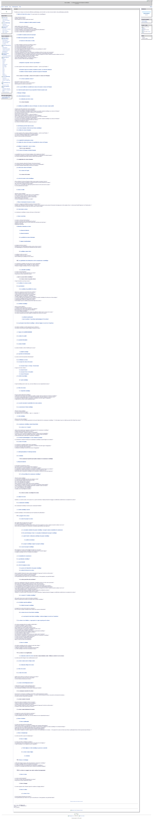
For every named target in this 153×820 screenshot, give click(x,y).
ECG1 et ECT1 (4, 30)
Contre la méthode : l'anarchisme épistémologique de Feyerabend (35, 319)
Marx (3, 67)
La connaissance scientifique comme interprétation (28, 424)
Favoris (143, 30)
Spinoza (3, 73)
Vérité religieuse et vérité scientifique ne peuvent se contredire (34, 747)
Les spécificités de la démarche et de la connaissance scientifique (33, 260)
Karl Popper (4, 65)
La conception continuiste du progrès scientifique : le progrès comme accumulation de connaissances (42, 529)
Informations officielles (6, 88)
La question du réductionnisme (24, 353)
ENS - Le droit (4, 32)
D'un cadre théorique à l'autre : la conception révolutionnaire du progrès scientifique (39, 532)
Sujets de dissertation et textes (5, 38)
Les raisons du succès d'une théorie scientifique (29, 612)
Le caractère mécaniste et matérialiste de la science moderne (30, 403)
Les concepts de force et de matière (26, 371)
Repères (4, 21)
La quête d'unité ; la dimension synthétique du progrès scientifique (35, 535)
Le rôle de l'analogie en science (24, 565)
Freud (3, 63)
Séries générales (5, 40)
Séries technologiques (6, 20)
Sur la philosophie (5, 42)
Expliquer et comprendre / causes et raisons (26, 146)
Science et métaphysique (22, 732)
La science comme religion (27, 751)
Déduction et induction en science (24, 226)
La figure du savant (22, 496)
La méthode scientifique (22, 303)
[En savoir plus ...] (82, 815)
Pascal (3, 69)
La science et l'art (25, 793)
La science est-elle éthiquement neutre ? (26, 682)
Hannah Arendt (4, 64)
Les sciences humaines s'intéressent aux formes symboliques (30, 127)
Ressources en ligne (6, 83)
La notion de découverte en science (27, 570)
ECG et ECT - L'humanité (6, 29)
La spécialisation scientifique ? (24, 558)
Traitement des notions (6, 48)
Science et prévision (21, 216)
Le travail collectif (21, 562)
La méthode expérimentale (27, 317)
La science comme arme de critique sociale (26, 660)
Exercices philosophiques (5, 54)
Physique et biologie (22, 92)
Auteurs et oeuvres (5, 58)
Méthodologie (7, 22)
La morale (4, 43)
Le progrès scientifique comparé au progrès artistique (33, 543)
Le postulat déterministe (22, 339)
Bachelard (4, 59)
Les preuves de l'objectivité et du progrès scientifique (30, 568)
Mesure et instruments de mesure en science (26, 201)
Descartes (4, 60)
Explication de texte (6, 25)
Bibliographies (5, 47)
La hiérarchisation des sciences (24, 95)
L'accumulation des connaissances (24, 555)
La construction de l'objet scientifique (25, 406)
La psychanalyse (21, 286)
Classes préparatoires (5, 27)
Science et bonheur (21, 718)
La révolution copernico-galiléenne (25, 602)
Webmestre (143, 28)
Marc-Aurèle (4, 66)
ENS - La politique (5, 31)
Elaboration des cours (6, 46)
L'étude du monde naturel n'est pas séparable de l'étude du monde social (32, 89)
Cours (6, 17)
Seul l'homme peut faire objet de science (26, 125)
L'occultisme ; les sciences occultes (24, 283)
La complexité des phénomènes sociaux (25, 140)
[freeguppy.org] (71, 815)
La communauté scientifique (23, 502)
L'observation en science (23, 209)
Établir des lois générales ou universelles (26, 37)
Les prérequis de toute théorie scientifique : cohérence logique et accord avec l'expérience (40, 616)
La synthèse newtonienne (29, 539)
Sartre (3, 72)
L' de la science (22, 387)
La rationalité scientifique (25, 269)
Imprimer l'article (80, 810)
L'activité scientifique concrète (24, 509)
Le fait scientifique (21, 416)
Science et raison (23, 774)
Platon (3, 70)
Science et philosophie (24, 721)
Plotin (3, 71)
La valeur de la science (22, 672)
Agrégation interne (5, 87)
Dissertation (4, 24)
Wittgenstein (4, 75)
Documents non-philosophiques (5, 52)
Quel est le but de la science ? (24, 14)
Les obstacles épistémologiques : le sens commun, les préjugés (30, 437)
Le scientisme (20, 455)
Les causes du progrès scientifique (27, 546)
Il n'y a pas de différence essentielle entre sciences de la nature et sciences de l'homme (35, 86)
